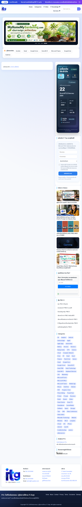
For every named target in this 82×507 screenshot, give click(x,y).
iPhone (70, 424)
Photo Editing (61, 393)
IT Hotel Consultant (66, 471)
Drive (58, 356)
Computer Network (68, 353)
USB (63, 411)
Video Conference (72, 411)
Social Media (70, 405)
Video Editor (60, 414)
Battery (59, 346)
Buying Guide (61, 350)
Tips (58, 411)
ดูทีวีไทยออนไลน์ (46, 480)
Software (59, 408)
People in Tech (66, 390)
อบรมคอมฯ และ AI (66, 473)
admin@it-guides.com (33, 481)
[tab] (61, 76)
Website (74, 417)
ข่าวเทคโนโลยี (45, 473)
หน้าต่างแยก (72, 82)
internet (59, 427)
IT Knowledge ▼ (55, 7)
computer (72, 420)
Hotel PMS (60, 368)
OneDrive (7, 54)
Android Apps (61, 340)
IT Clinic (46, 7)
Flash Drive (67, 359)
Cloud (59, 353)
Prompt (66, 396)
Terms (66, 494)
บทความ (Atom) (14, 67)
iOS (64, 424)
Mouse (59, 386)
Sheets (65, 399)
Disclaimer (72, 494)
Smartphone (60, 405)
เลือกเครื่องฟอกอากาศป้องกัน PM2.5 (67, 319)
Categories (38, 7)
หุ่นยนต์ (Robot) (46, 476)
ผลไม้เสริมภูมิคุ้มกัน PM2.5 (65, 327)
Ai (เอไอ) (18, 51)
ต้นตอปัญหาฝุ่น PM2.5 (64, 311)
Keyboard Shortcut (71, 371)
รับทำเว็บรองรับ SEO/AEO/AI (69, 480)
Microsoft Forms (62, 377)
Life (58, 374)
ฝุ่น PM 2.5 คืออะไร (63, 304)
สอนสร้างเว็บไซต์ (65, 476)
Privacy (61, 494)
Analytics (63, 337)
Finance (59, 359)
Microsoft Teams (56, 51)
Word (66, 420)
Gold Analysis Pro (62, 442)
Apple (68, 340)
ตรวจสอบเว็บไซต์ (65, 478)
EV (63, 356)
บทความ (71, 430)
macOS (66, 427)
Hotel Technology (70, 368)
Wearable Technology (63, 417)
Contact (56, 494)
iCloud (59, 424)
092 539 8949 (29, 471)
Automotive (69, 343)
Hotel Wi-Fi (60, 371)
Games (74, 359)
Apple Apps (60, 343)
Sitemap (78, 494)
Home (31, 7)
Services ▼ (56, 11)
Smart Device (61, 402)
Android (71, 337)
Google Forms (34, 51)
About (51, 494)
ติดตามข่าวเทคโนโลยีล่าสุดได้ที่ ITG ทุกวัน (21, 2)
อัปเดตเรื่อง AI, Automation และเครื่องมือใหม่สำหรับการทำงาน (51, 2)
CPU (68, 350)
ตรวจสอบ (68, 286)
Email (68, 356)
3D (58, 337)
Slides (71, 399)
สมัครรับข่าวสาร (68, 173)
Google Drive (67, 51)
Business (73, 346)
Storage (73, 408)
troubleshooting (61, 430)
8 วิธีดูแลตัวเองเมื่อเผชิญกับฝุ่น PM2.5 (68, 323)
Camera (74, 350)
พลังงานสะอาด (61, 433)
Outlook (73, 386)
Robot (59, 399)
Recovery (72, 396)
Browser (66, 346)
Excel (73, 356)
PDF (58, 390)
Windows (59, 420)
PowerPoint (70, 393)
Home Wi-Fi (45, 51)
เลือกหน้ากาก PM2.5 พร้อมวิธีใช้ (66, 315)
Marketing (65, 374)
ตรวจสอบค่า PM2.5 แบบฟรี (65, 308)
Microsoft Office (61, 380)
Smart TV (69, 402)
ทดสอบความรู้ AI (46, 471)
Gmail (25, 51)
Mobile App (72, 383)
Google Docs (66, 362)
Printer (59, 396)
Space (66, 408)
